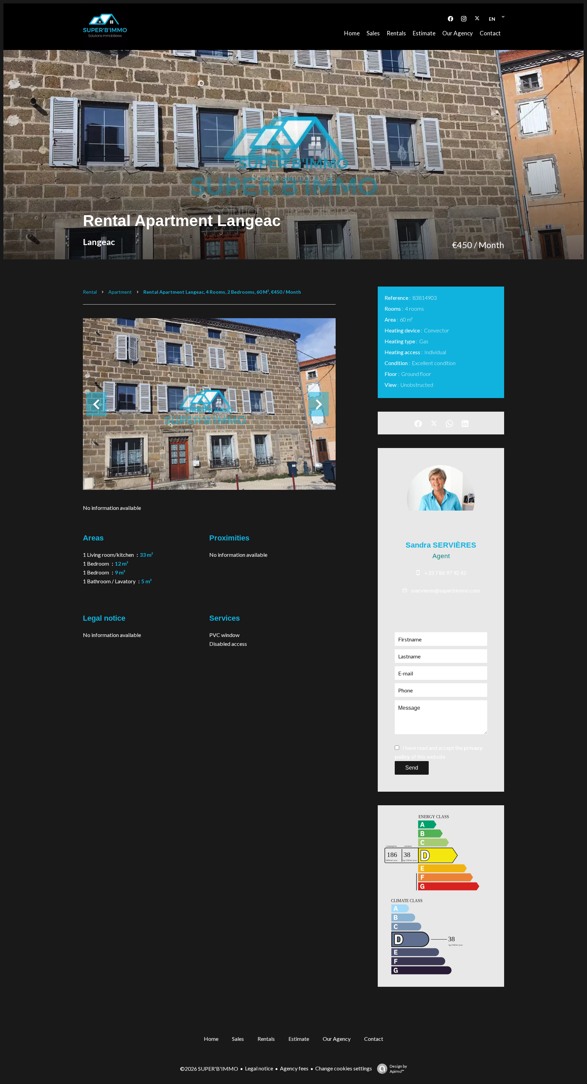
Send (411, 768)
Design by (398, 1069)
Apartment (120, 292)
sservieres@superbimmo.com (445, 590)
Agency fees (294, 1068)
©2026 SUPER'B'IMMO (209, 1068)
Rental (90, 292)
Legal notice (259, 1068)
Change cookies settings (343, 1068)
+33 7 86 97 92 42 (445, 572)
